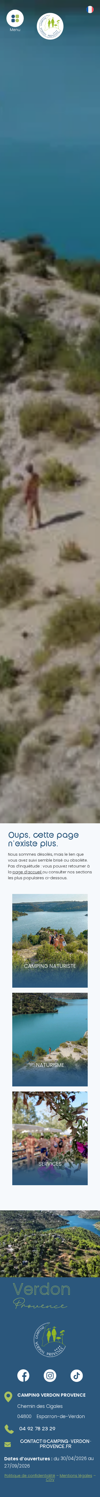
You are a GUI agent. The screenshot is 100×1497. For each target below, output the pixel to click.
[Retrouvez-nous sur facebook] (23, 1375)
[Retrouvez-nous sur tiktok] (76, 1375)
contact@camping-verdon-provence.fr (55, 1444)
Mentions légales (76, 1475)
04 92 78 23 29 (37, 1429)
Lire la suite (31, 899)
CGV (50, 1479)
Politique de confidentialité (30, 1475)
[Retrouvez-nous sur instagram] (50, 1375)
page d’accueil (27, 872)
